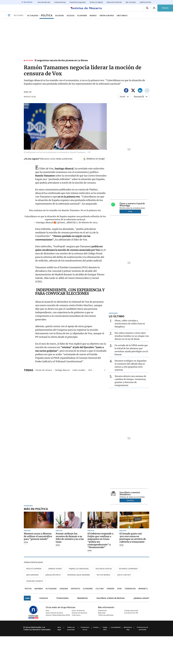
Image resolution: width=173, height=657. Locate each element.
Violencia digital (103, 568)
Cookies (96, 627)
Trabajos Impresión (131, 610)
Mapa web (101, 613)
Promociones (63, 598)
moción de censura (43, 370)
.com (27, 598)
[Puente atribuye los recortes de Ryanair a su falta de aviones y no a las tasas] (71, 520)
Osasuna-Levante (34, 581)
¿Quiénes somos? (141, 598)
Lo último (116, 316)
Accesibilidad (115, 627)
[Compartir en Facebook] (126, 91)
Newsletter (82, 598)
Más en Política (36, 509)
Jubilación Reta (53, 575)
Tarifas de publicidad (105, 615)
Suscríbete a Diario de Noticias (111, 598)
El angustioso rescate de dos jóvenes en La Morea (61, 60)
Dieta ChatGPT (124, 575)
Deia (47, 610)
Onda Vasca (76, 615)
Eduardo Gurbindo (128, 568)
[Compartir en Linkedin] (140, 91)
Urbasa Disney (55, 568)
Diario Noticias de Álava (54, 613)
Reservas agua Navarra (78, 575)
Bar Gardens (32, 575)
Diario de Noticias (78, 610)
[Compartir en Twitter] (133, 91)
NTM (26, 542)
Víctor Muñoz (103, 575)
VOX (90, 370)
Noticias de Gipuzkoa (79, 613)
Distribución (102, 610)
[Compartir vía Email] (147, 91)
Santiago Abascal (62, 370)
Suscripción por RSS (131, 613)
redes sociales (78, 370)
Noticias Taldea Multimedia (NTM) (58, 615)
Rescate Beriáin (33, 568)
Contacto (43, 598)
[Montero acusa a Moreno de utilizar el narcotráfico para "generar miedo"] (39, 520)
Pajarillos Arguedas (79, 568)
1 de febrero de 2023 (87, 222)
